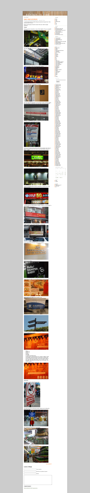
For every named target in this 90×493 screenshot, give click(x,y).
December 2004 (58, 164)
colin (56, 20)
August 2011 (57, 96)
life (55, 57)
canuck (56, 40)
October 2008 (57, 124)
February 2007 (57, 142)
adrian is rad (38, 14)
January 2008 (57, 132)
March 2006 (57, 151)
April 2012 (57, 92)
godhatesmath (57, 21)
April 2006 (57, 150)
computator (57, 51)
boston (56, 49)
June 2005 (57, 159)
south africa (57, 72)
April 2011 (57, 99)
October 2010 (57, 103)
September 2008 (58, 125)
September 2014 (58, 85)
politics (56, 68)
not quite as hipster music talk (60, 43)
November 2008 (58, 123)
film (56, 53)
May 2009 (57, 118)
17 (57, 173)
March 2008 (57, 130)
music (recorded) (58, 64)
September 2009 (58, 115)
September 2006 (58, 146)
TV (55, 75)
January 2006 (57, 153)
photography (32, 20)
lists (56, 58)
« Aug (56, 177)
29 (65, 174)
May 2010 (57, 108)
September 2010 (58, 104)
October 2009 (57, 114)
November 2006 (58, 144)
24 (57, 174)
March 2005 (57, 162)
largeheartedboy (58, 42)
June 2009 (57, 117)
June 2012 (57, 90)
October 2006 (57, 145)
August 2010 (57, 105)
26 (60, 174)
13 (62, 172)
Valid (57, 185)
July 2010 (56, 106)
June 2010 (57, 107)
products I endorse (58, 69)
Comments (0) (48, 463)
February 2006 (57, 152)
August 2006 (57, 147)
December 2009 (58, 112)
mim (56, 23)
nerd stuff (56, 66)
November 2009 (58, 113)
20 (62, 173)
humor (56, 55)
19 (60, 173)
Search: (57, 78)
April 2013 (57, 88)
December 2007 (58, 133)
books (56, 48)
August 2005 (57, 157)
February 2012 (57, 93)
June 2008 (57, 128)
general (29, 20)
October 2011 (57, 95)
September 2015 (58, 84)
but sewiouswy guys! (58, 29)
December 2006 (58, 143)
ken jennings (57, 33)
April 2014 (57, 86)
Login (56, 180)
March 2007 (57, 141)
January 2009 (57, 122)
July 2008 (56, 127)
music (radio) (58, 63)
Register (56, 181)
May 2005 (57, 160)
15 (65, 172)
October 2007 (57, 135)
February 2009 (57, 121)
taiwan (35, 20)
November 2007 (58, 134)
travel (37, 20)
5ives (56, 27)
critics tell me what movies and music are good (60, 31)
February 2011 (57, 101)
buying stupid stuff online (59, 50)
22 (65, 173)
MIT (55, 59)
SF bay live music (58, 44)
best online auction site (59, 28)
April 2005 (57, 161)
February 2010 (57, 110)
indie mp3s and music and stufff (60, 41)
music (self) (57, 65)
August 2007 (57, 136)
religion (56, 70)
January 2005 (57, 163)
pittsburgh (57, 67)
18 (59, 173)
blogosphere (57, 47)
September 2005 (58, 156)
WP (55, 186)
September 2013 (58, 87)
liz (55, 22)
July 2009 (56, 116)
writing (56, 76)
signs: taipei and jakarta (30, 19)
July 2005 (56, 158)
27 (62, 174)
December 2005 (58, 154)
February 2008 (57, 131)
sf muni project (57, 71)
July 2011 (56, 97)
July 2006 (56, 148)
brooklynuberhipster (58, 39)
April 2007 (57, 140)
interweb (56, 56)
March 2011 (57, 100)
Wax (56, 24)
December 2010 (58, 102)
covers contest (57, 52)
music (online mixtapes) (59, 61)
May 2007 (57, 139)
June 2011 (57, 98)
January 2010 (57, 111)
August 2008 (57, 126)
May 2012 (57, 91)
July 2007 (56, 137)
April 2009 (57, 119)
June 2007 (57, 138)
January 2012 (57, 94)
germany (56, 54)
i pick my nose (57, 32)
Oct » (61, 177)
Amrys (56, 19)
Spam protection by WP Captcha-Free (30, 488)
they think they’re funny (59, 34)
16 (56, 173)
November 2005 (58, 155)
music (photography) (59, 62)
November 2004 (58, 165)
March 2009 (57, 120)
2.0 (56, 184)
